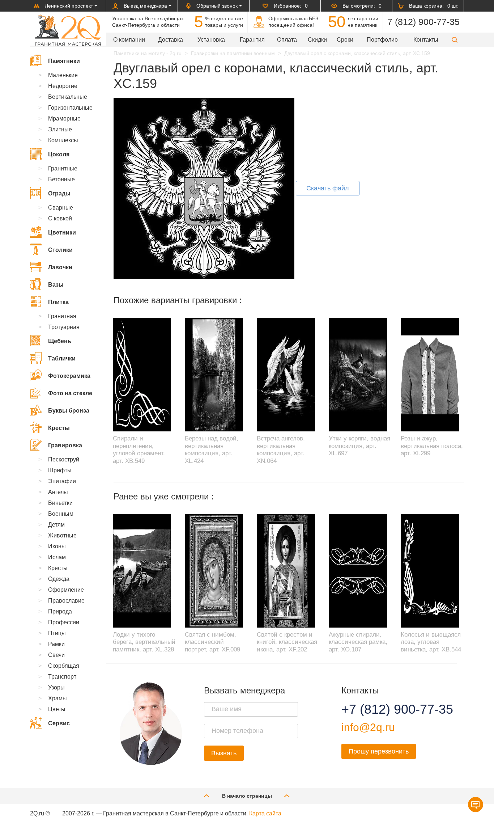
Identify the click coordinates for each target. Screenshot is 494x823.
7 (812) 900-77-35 (423, 21)
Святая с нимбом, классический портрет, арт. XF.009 (212, 642)
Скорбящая (63, 666)
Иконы (57, 546)
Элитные (60, 129)
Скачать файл (327, 188)
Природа (60, 611)
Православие (66, 601)
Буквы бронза (68, 411)
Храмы (57, 698)
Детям (56, 525)
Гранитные (62, 168)
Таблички (62, 358)
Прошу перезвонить (379, 751)
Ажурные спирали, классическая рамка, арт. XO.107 (358, 642)
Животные (62, 535)
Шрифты (60, 470)
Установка (211, 40)
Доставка (170, 40)
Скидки (317, 40)
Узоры (56, 687)
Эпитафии (62, 481)
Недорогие (62, 86)
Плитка (58, 302)
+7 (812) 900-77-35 (388, 709)
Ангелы (58, 492)
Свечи (56, 655)
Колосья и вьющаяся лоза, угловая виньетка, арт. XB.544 (431, 642)
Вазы (56, 285)
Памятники (64, 61)
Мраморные (64, 118)
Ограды (59, 193)
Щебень (59, 341)
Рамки (56, 644)
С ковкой (60, 218)
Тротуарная (64, 327)
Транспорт (62, 677)
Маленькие (63, 75)
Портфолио (382, 40)
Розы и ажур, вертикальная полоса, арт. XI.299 (432, 446)
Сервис (59, 723)
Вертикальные (67, 97)
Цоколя (58, 154)
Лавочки (60, 267)
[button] (454, 40)
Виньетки (60, 503)
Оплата (287, 40)
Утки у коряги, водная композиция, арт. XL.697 (359, 446)
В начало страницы (247, 796)
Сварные (60, 207)
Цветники (62, 232)
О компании (129, 40)
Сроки (345, 40)
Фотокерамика (69, 376)
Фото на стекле (70, 393)
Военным (60, 514)
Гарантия (252, 40)
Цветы (56, 709)
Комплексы (63, 140)
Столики (60, 250)
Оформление (66, 590)
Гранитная (62, 316)
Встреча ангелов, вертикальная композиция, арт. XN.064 (281, 449)
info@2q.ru (368, 727)
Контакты (425, 40)
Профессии (63, 622)
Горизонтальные (70, 108)
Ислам (57, 557)
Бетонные (61, 179)
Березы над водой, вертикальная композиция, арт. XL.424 (211, 449)
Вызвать (224, 753)
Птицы (57, 633)
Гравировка (65, 445)
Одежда (58, 579)
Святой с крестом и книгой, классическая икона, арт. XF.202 (287, 642)
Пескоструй (63, 459)
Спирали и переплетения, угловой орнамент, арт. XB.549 (139, 449)
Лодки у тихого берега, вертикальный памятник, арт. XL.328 (144, 642)
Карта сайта (265, 813)
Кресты (59, 428)
